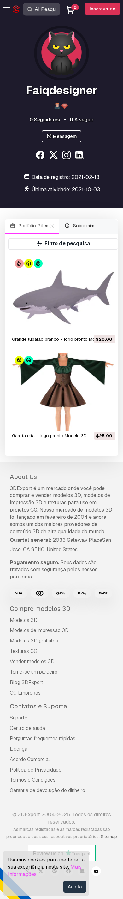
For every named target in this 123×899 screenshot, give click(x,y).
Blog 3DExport (26, 682)
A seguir (82, 119)
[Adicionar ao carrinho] (93, 325)
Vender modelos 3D (32, 661)
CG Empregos (25, 692)
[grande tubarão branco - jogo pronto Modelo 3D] (63, 295)
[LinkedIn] (80, 156)
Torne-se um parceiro (33, 672)
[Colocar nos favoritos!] (106, 325)
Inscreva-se (102, 9)
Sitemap (109, 836)
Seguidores (44, 119)
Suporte (18, 717)
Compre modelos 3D (40, 609)
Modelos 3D (24, 620)
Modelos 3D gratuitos (34, 640)
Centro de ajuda (27, 728)
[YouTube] (96, 872)
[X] (54, 156)
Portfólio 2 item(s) (36, 225)
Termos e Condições (33, 780)
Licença (18, 749)
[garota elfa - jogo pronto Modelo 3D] (63, 392)
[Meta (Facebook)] (41, 156)
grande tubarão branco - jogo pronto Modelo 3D (61, 339)
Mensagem (64, 136)
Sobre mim (83, 225)
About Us (23, 477)
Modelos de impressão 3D (39, 630)
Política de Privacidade (36, 769)
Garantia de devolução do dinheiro (47, 790)
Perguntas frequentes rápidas (42, 738)
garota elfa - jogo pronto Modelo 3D (49, 436)
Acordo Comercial (30, 759)
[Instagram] (67, 156)
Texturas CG (23, 651)
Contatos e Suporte (38, 706)
